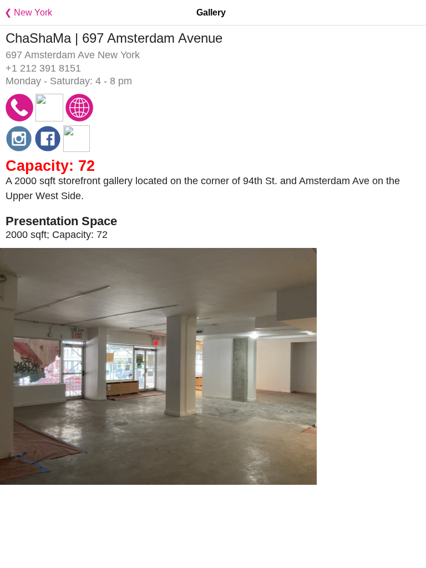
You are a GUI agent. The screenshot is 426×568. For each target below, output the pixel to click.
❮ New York (26, 12)
